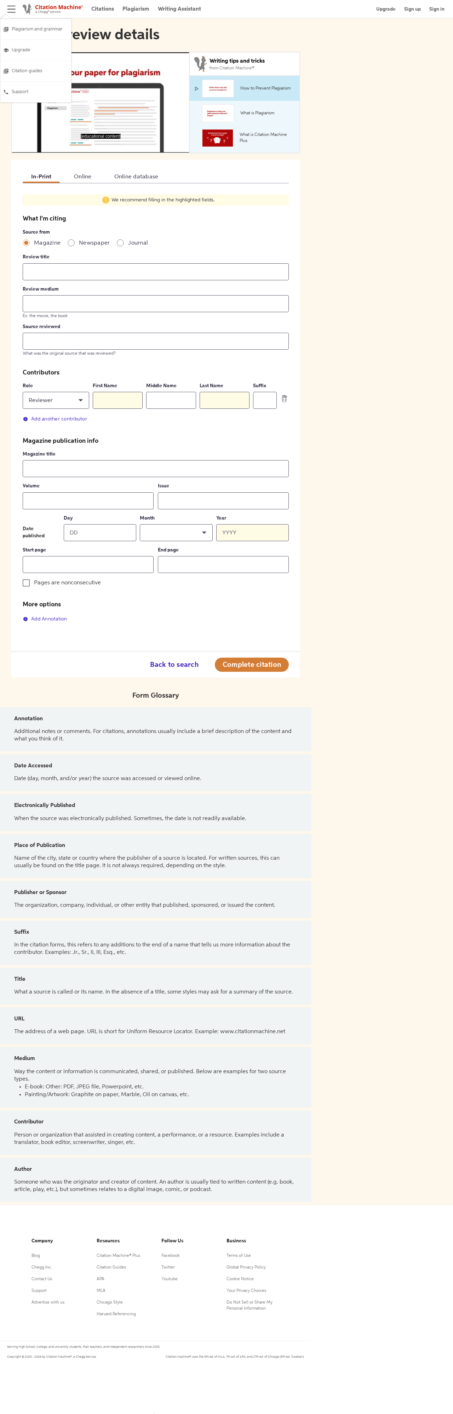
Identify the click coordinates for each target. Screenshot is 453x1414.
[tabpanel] (156, 412)
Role (28, 385)
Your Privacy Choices (246, 1291)
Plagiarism (135, 9)
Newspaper (94, 243)
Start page (34, 550)
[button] (56, 400)
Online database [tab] (136, 177)
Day (68, 518)
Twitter (168, 1267)
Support (20, 92)
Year (221, 518)
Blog (35, 1256)
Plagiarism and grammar (37, 29)
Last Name (211, 385)
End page (168, 550)
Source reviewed (41, 326)
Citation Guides (111, 1267)
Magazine (47, 243)
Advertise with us (47, 1302)
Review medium (41, 289)
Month (147, 518)
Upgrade (21, 50)
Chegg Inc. (41, 1267)
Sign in (437, 9)
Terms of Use (238, 1256)
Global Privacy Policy (246, 1267)
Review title (36, 256)
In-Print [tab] (41, 177)
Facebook (170, 1256)
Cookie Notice (240, 1279)
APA (100, 1279)
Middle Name (161, 385)
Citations (102, 9)
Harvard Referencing (116, 1314)
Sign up (412, 9)
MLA (101, 1291)
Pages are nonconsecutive (67, 583)
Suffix (259, 385)
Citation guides (27, 71)
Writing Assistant (179, 9)
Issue (163, 485)
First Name (105, 385)
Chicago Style (110, 1302)
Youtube (169, 1279)
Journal (138, 243)
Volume (31, 485)
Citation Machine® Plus (118, 1256)
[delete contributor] (284, 398)
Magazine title (39, 454)
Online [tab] (83, 177)
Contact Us (41, 1279)
